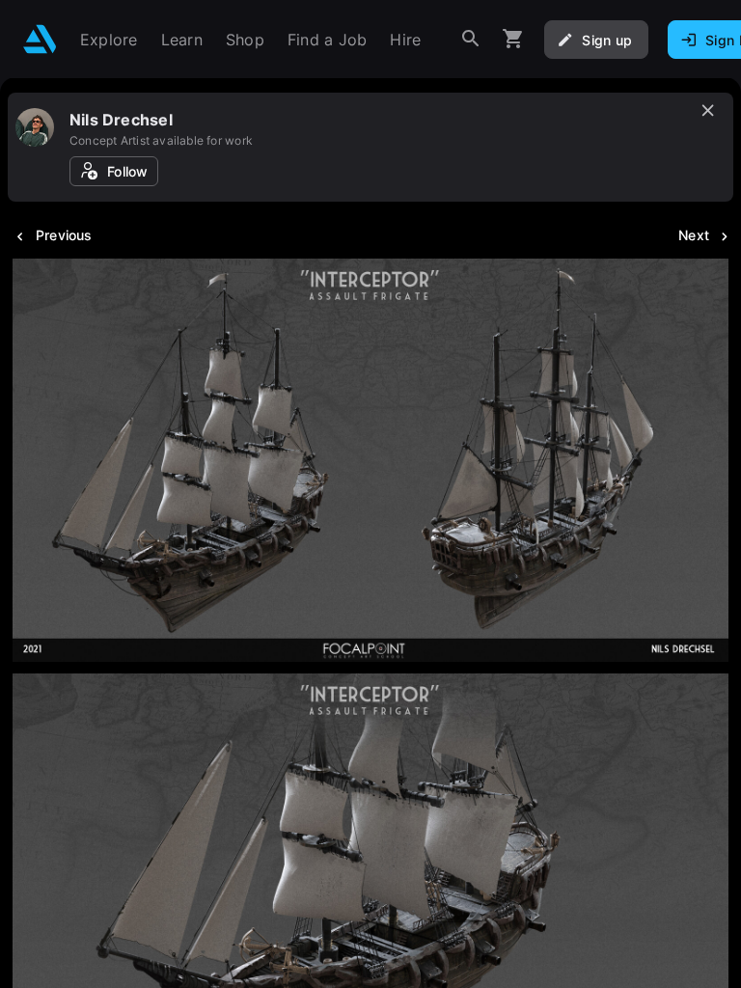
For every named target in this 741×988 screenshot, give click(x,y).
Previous (64, 235)
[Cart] (513, 39)
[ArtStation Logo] (40, 39)
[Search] (470, 39)
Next (693, 235)
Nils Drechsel (121, 119)
